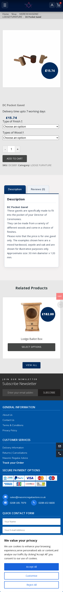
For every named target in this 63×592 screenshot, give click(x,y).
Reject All (32, 584)
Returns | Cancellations (15, 452)
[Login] (52, 5)
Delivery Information (13, 447)
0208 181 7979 (18, 503)
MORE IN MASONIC (29, 14)
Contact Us (8, 420)
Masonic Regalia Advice (15, 458)
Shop (14, 14)
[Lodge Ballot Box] (31, 317)
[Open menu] (5, 5)
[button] (59, 453)
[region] (31, 563)
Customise (31, 575)
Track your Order (13, 463)
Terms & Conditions (13, 425)
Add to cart (15, 158)
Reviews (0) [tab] (38, 189)
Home (6, 14)
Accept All (31, 566)
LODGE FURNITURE (12, 17)
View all (31, 365)
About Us (7, 415)
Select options (31, 347)
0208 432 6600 (46, 503)
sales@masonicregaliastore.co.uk (28, 497)
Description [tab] (15, 189)
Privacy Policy (10, 430)
